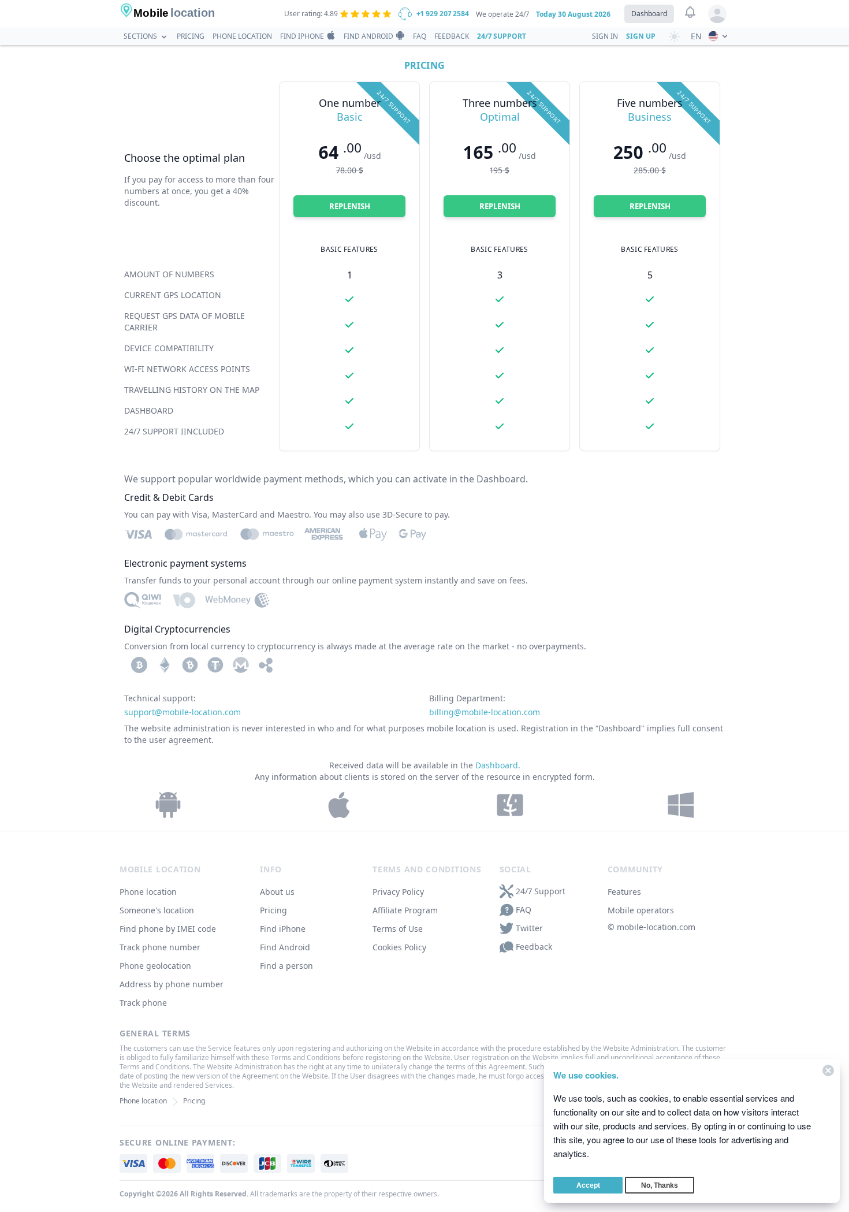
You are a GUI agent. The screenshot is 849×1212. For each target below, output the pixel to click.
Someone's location (157, 910)
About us (277, 891)
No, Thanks (659, 1185)
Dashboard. (497, 765)
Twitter (529, 928)
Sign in (605, 36)
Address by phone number (172, 984)
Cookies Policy (399, 947)
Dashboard (649, 13)
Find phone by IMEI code (168, 928)
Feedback (451, 36)
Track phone (143, 1002)
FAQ (419, 36)
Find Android (368, 36)
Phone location (242, 36)
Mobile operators (641, 910)
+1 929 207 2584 (442, 13)
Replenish (349, 206)
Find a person (286, 965)
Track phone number (160, 947)
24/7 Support (501, 36)
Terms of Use (398, 928)
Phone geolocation (155, 965)
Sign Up (641, 36)
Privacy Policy (398, 891)
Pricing (190, 36)
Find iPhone (302, 36)
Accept (588, 1185)
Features (624, 891)
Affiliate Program (405, 910)
